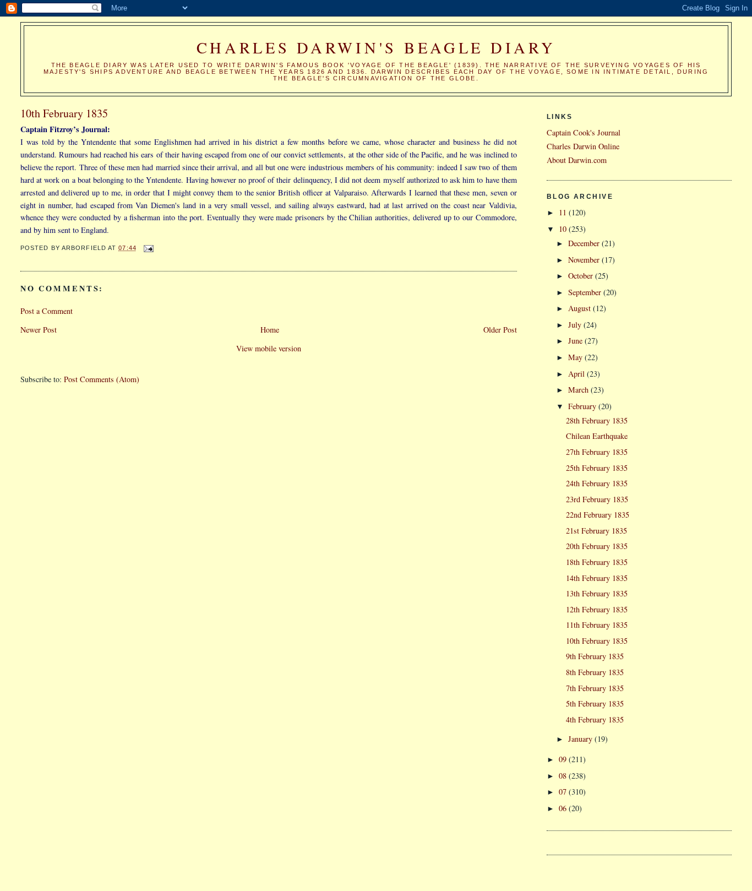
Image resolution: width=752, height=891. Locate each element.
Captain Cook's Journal (583, 132)
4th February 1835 (595, 719)
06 (564, 808)
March (579, 389)
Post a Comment (46, 311)
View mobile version (268, 348)
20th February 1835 (597, 546)
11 (564, 212)
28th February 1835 (597, 420)
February (583, 406)
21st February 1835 (596, 530)
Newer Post (38, 329)
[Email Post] (149, 248)
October (581, 275)
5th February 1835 (595, 703)
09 (564, 759)
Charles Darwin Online (583, 146)
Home (269, 329)
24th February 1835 (597, 483)
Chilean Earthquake (597, 436)
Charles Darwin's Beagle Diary (376, 47)
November (585, 259)
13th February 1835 (597, 593)
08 (564, 775)
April (577, 373)
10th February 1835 (597, 640)
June (576, 340)
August (580, 308)
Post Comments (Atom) (101, 379)
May (576, 357)
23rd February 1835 (597, 499)
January (581, 739)
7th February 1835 (595, 688)
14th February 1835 (597, 578)
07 (564, 791)
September (585, 292)
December (585, 243)
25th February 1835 (597, 468)
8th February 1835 (595, 672)
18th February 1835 (597, 562)
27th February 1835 (597, 452)
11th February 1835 (597, 625)
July (576, 324)
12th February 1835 (597, 609)
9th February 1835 (595, 656)
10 (564, 229)
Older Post (500, 329)
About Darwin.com (577, 160)
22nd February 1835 (597, 514)
